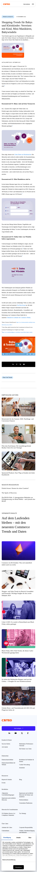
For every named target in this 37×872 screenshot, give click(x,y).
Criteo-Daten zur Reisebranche (22, 154)
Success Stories (6, 744)
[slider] (17, 354)
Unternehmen (5, 830)
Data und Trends (7, 377)
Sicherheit (22, 767)
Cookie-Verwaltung (24, 764)
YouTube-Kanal (21, 305)
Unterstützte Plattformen (25, 803)
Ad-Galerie (5, 747)
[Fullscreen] (33, 354)
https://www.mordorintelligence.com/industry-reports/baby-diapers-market (17, 332)
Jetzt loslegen (26, 4)
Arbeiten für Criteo (7, 827)
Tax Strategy (22, 813)
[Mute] (27, 354)
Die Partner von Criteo (25, 748)
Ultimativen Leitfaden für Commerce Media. (19, 317)
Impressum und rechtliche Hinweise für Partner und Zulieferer (26, 794)
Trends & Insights (8, 16)
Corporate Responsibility (26, 827)
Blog (20, 779)
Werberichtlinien (23, 800)
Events (3, 782)
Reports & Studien (7, 779)
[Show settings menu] (30, 354)
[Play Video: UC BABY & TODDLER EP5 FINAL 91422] (18, 345)
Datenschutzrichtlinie (7, 759)
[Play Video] (3, 354)
